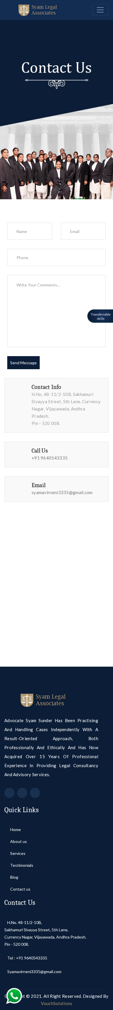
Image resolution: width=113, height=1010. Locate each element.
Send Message (23, 362)
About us (18, 841)
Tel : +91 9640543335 (27, 957)
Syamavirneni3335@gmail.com (34, 971)
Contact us (20, 889)
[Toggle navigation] (100, 10)
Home (15, 829)
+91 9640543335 (50, 457)
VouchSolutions (56, 1003)
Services (17, 853)
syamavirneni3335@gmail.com (62, 492)
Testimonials (21, 865)
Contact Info (46, 387)
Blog (14, 877)
